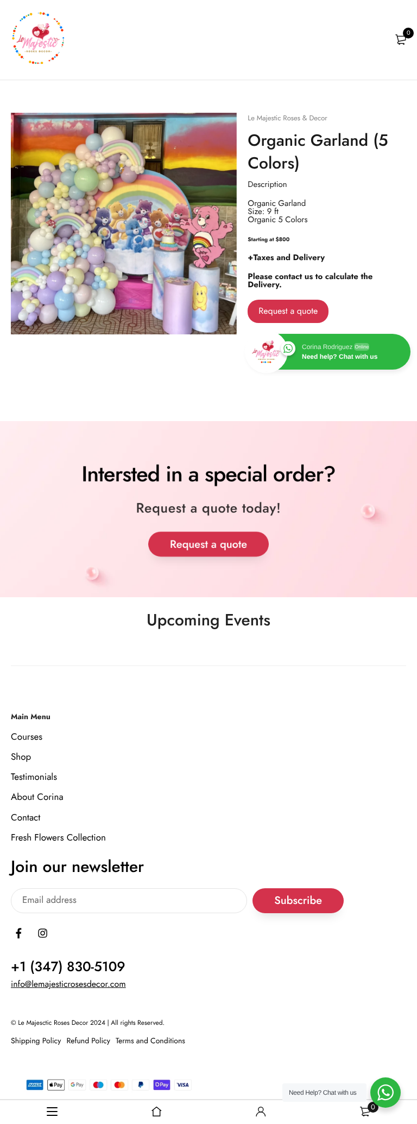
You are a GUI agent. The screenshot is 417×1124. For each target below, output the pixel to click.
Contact (25, 817)
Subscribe (298, 900)
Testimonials (34, 777)
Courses (26, 736)
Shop (21, 757)
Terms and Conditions (150, 1040)
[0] (400, 39)
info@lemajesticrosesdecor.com (68, 984)
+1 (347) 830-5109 (68, 967)
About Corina (37, 797)
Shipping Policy (36, 1040)
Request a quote (288, 311)
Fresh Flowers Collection (58, 837)
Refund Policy (88, 1040)
